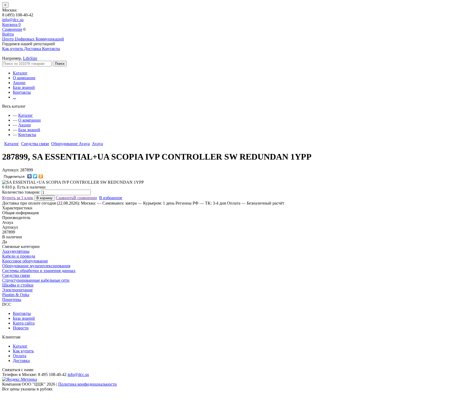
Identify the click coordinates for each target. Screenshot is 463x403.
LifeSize (30, 58)
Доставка (21, 360)
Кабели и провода (18, 256)
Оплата (19, 355)
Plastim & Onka (15, 294)
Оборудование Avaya (70, 143)
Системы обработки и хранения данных (39, 270)
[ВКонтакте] (29, 176)
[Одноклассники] (41, 176)
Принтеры (11, 299)
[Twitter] (35, 176)
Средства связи (35, 143)
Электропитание (17, 290)
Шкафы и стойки (17, 285)
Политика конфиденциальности (87, 384)
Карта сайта (24, 323)
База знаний (24, 87)
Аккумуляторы (15, 251)
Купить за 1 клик (17, 197)
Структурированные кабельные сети (35, 280)
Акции (19, 82)
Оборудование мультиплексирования (36, 265)
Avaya (97, 143)
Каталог (20, 73)
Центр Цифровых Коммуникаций (33, 39)
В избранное (110, 197)
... (14, 97)
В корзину (44, 198)
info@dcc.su (13, 19)
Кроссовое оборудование (25, 261)
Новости (21, 328)
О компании (24, 78)
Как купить (23, 351)
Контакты (22, 92)
